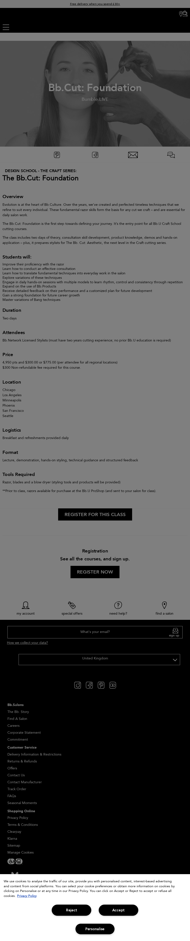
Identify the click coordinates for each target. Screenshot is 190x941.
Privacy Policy (27, 896)
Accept (118, 910)
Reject (71, 910)
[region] (95, 907)
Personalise (95, 929)
